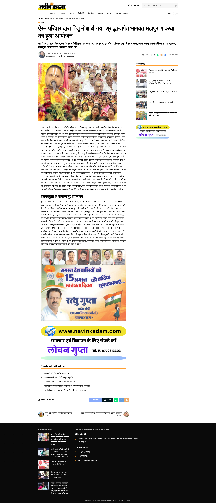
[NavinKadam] (52, 6)
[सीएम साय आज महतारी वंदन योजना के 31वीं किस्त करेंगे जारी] (141, 73)
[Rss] (138, 5)
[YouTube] (134, 5)
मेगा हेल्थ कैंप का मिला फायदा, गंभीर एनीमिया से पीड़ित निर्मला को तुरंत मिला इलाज (59, 474)
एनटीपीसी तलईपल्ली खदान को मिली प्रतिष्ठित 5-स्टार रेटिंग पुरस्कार (65, 390)
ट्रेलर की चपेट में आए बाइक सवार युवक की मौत (162, 102)
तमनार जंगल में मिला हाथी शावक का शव (56, 373)
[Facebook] (129, 5)
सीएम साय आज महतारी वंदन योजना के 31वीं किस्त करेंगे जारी (59, 464)
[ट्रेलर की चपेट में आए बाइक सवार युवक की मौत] (141, 105)
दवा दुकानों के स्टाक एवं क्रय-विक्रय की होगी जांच (163, 91)
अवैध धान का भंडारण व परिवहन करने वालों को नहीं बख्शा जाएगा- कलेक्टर (66, 385)
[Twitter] (131, 5)
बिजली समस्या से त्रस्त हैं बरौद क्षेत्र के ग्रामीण (58, 377)
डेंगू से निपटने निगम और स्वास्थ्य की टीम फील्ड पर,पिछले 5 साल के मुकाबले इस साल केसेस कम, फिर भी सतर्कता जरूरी (60, 439)
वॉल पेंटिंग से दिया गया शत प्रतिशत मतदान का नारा (60, 381)
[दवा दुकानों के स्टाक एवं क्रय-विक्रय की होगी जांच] (141, 94)
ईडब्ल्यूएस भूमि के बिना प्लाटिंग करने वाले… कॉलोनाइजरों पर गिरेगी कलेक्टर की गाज (160, 81)
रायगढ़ (42, 22)
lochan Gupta (53, 53)
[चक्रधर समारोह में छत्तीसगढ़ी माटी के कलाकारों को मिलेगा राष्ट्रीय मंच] (141, 115)
